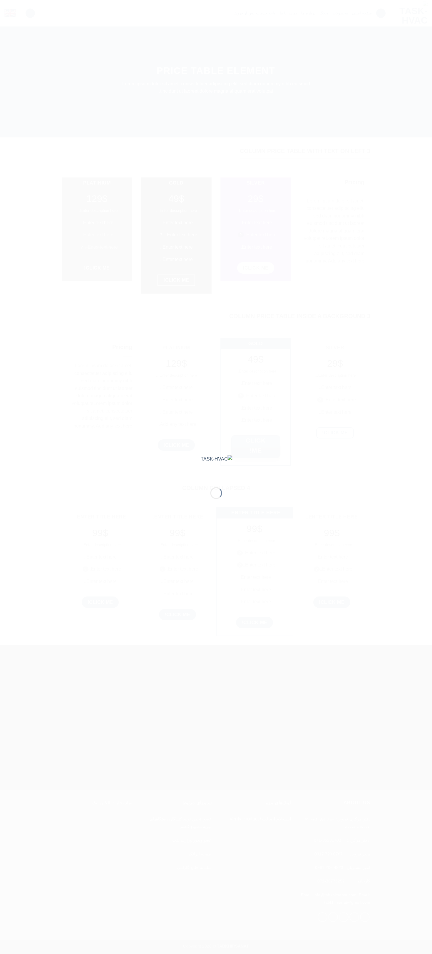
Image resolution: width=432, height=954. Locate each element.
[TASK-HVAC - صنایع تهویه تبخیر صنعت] (216, 466)
